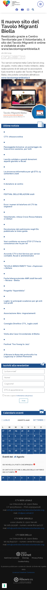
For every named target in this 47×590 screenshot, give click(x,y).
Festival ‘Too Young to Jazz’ (17, 344)
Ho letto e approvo (19, 395)
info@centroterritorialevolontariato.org (25, 510)
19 (16, 446)
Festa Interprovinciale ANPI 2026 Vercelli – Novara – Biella (23, 279)
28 (10, 431)
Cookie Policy (23, 561)
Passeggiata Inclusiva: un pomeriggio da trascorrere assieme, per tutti (23, 148)
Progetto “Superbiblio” (14, 291)
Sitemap (25, 558)
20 (22, 446)
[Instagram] (28, 9)
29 (16, 431)
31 (28, 431)
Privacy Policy (37, 558)
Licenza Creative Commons (24, 572)
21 (29, 446)
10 (3, 441)
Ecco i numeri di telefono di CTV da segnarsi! (20, 205)
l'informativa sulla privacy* (24, 395)
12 (16, 441)
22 (35, 446)
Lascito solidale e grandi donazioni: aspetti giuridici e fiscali (20, 160)
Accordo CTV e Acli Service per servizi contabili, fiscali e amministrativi (22, 255)
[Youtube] (22, 9)
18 (10, 446)
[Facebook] (16, 9)
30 (22, 431)
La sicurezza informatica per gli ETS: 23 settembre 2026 (22, 173)
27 (3, 431)
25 (10, 451)
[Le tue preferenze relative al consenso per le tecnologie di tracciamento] (4, 585)
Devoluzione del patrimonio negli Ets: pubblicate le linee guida (21, 230)
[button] (33, 9)
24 (3, 451)
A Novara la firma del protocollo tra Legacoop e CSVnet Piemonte (20, 355)
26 (16, 451)
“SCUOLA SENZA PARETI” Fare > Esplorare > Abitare (23, 267)
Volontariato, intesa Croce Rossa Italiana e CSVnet (23, 218)
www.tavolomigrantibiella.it (15, 77)
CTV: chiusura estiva (13, 137)
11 (9, 441)
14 (29, 441)
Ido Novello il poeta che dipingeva (18, 465)
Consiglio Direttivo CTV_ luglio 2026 (21, 324)
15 (35, 441)
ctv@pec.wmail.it (25, 513)
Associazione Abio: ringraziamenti (19, 313)
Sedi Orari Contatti (11, 558)
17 (3, 446)
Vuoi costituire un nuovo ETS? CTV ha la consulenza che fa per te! (22, 242)
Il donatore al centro (13, 184)
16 (41, 441)
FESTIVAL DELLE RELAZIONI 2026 (19, 194)
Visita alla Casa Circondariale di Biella (21, 334)
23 (41, 446)
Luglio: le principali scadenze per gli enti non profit (23, 302)
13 (22, 441)
